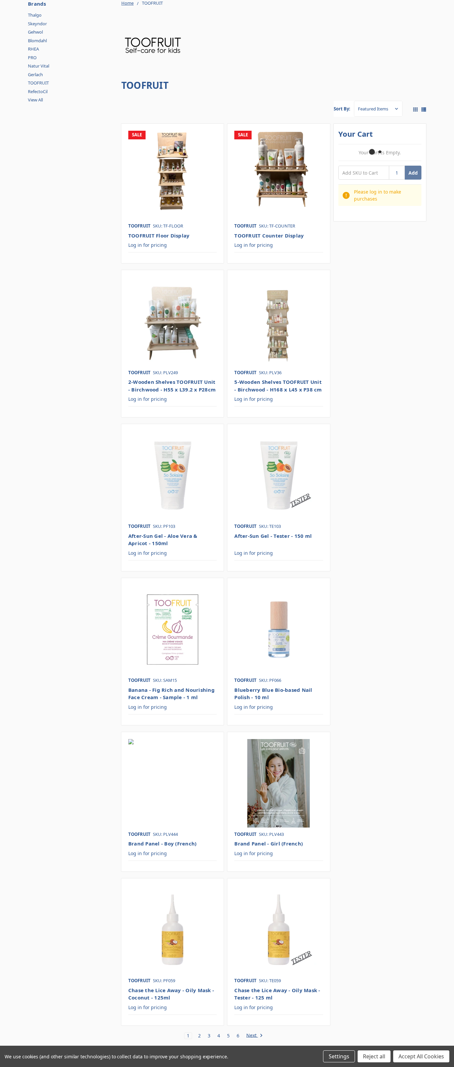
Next (252, 1035)
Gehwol (35, 32)
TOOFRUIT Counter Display (269, 235)
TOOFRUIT (38, 83)
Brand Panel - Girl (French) (268, 843)
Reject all (374, 1056)
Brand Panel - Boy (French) (162, 843)
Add (413, 173)
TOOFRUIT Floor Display (159, 235)
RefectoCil (38, 91)
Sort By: (342, 109)
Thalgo (35, 15)
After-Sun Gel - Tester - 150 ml (273, 536)
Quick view (172, 175)
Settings (339, 1056)
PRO (32, 58)
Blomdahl (37, 41)
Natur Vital (38, 66)
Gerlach (35, 74)
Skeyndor (37, 24)
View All (35, 100)
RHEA (33, 49)
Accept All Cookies (421, 1056)
